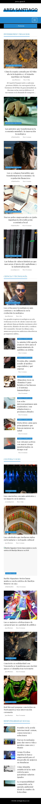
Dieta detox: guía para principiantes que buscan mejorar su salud (27, 427)
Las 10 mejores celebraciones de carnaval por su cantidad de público (20, 623)
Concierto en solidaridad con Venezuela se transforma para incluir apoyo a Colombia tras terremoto (20, 666)
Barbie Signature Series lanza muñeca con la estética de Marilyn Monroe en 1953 (19, 581)
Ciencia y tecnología (13, 302)
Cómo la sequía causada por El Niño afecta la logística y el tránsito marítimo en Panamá (20, 74)
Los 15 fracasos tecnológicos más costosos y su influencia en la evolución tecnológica (18, 310)
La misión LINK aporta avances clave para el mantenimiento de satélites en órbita (27, 346)
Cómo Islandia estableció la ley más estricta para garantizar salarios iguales (26, 772)
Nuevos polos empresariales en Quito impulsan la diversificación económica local (20, 220)
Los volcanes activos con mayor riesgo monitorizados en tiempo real (26, 445)
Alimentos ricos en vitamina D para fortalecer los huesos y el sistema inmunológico (26, 385)
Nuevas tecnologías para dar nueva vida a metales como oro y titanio (26, 744)
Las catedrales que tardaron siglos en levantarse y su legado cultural (19, 538)
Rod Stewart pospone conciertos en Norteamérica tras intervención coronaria (19, 710)
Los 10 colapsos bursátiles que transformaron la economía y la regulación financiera (20, 175)
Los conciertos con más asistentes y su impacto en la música (20, 497)
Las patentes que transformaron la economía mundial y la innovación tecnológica (20, 131)
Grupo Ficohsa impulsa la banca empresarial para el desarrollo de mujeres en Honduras (27, 757)
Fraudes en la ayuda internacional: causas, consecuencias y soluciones (27, 731)
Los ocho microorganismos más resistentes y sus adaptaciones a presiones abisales (27, 406)
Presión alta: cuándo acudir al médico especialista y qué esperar (26, 365)
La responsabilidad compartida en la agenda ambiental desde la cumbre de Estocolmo (26, 786)
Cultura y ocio (11, 491)
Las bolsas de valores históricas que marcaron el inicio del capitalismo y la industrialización (20, 264)
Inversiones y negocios (13, 65)
